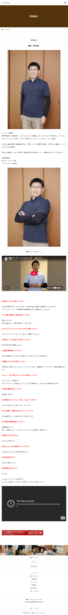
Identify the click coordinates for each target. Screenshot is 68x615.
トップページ (34, 573)
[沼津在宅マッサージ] (7, 2)
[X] (34, 608)
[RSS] (37, 608)
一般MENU (34, 579)
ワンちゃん (34, 582)
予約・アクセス (34, 591)
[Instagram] (30, 608)
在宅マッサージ (34, 576)
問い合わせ (34, 588)
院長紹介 (34, 585)
